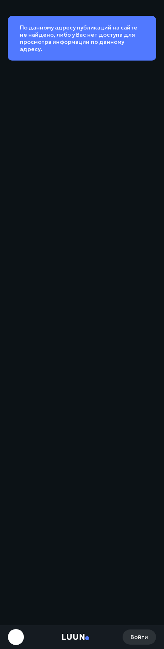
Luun (73, 637)
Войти (139, 637)
